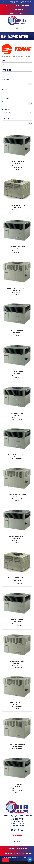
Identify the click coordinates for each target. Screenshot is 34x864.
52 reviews (18, 838)
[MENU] (17, 29)
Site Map (18, 859)
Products (22, 848)
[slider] (2, 81)
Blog (28, 853)
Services (11, 848)
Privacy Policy (20, 857)
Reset (30, 84)
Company (7, 853)
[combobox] (17, 64)
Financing (19, 853)
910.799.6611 (17, 819)
